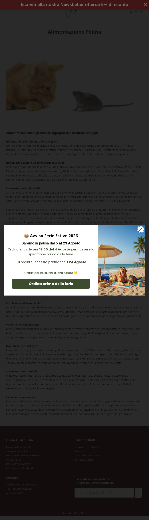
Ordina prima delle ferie (51, 283)
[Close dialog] (141, 229)
